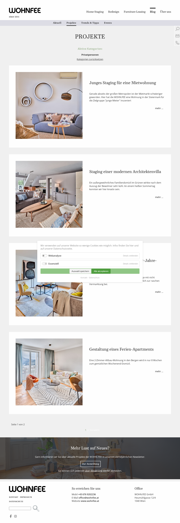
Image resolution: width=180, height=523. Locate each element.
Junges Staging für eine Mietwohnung (122, 83)
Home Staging (95, 11)
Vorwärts (94, 430)
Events (108, 22)
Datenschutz (16, 501)
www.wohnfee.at (90, 501)
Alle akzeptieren (101, 271)
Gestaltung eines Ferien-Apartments (121, 349)
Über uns (165, 11)
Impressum (26, 497)
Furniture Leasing (135, 11)
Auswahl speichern (80, 271)
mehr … (159, 109)
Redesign (113, 11)
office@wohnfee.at (89, 497)
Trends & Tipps (90, 22)
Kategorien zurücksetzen (90, 59)
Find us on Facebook (11, 516)
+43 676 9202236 (87, 494)
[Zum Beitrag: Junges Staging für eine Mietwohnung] (49, 138)
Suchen (36, 508)
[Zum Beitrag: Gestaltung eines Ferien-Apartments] (49, 404)
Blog (153, 11)
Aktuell (57, 22)
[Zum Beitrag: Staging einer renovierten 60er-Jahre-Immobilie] (49, 315)
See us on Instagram (15, 516)
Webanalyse (54, 255)
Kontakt (13, 497)
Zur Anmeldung (90, 463)
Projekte (71, 22)
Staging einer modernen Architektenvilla (125, 171)
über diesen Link (93, 470)
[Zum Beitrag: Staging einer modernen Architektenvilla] (49, 226)
